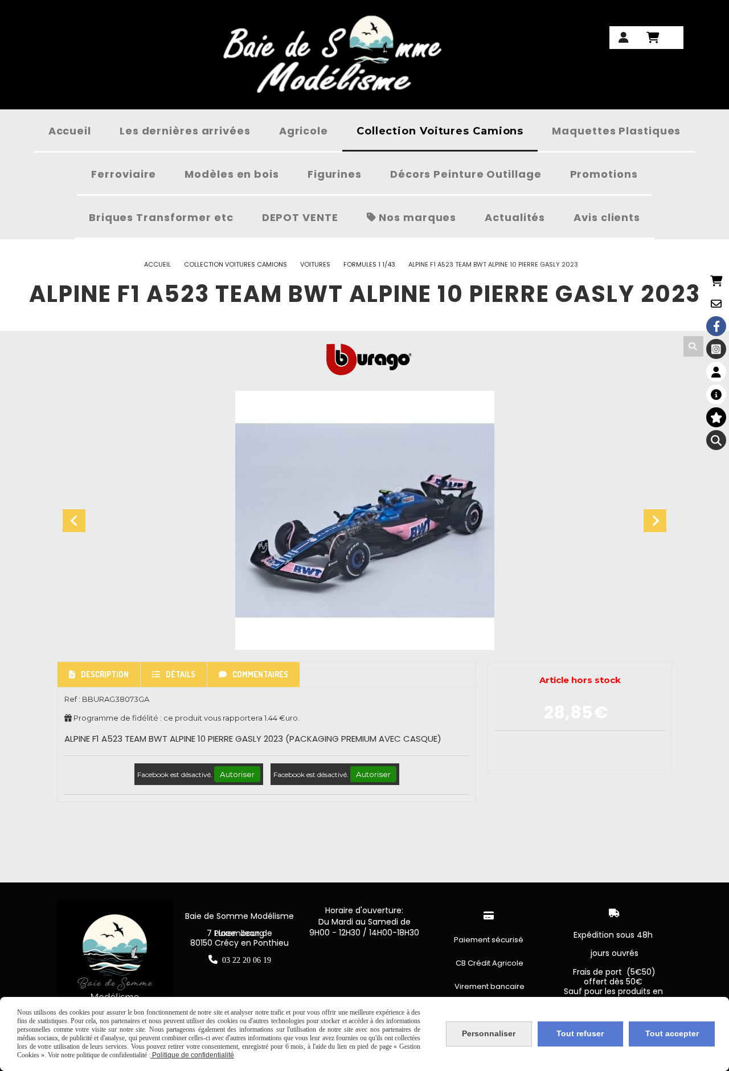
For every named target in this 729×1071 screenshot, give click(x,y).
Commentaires (260, 674)
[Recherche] (716, 440)
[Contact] (716, 303)
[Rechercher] (693, 346)
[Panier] (716, 281)
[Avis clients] (716, 417)
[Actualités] (716, 394)
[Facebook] (716, 326)
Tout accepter (672, 1033)
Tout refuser (580, 1033)
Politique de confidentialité (192, 1055)
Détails (180, 674)
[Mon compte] (716, 372)
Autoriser (237, 774)
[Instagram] (716, 349)
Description (105, 674)
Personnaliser (488, 1033)
